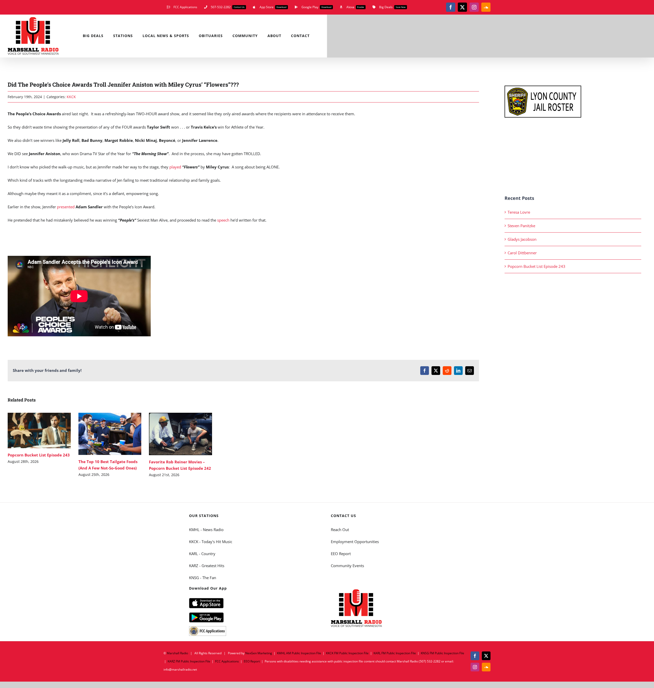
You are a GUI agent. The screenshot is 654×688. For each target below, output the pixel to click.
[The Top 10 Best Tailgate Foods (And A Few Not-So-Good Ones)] (110, 434)
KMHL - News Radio (206, 529)
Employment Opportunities (355, 541)
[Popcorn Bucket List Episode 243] (39, 430)
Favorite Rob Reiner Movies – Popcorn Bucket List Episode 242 (173, 434)
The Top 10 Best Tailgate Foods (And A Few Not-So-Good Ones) (102, 434)
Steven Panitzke (521, 225)
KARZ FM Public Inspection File (189, 661)
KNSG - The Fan (202, 577)
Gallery (46, 430)
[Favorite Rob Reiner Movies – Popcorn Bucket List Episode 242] (180, 434)
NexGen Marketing (258, 653)
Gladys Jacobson (522, 239)
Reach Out (340, 529)
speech (223, 220)
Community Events (347, 565)
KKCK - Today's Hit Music (210, 541)
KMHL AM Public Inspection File (299, 653)
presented (66, 206)
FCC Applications (227, 661)
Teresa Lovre (519, 212)
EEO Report (341, 553)
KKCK (71, 96)
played (175, 166)
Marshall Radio (177, 653)
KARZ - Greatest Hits (206, 565)
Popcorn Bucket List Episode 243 (32, 430)
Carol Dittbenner (522, 252)
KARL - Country (202, 553)
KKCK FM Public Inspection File (347, 653)
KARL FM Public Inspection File (394, 653)
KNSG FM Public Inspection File (442, 653)
